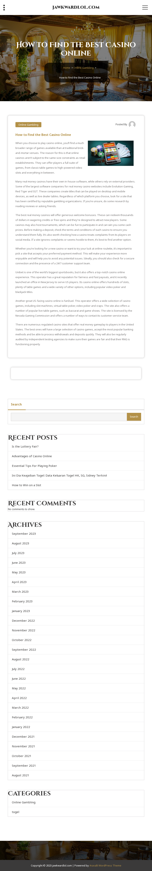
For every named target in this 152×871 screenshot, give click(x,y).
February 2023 (22, 601)
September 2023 (24, 533)
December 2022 (23, 620)
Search (16, 404)
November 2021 (23, 746)
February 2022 (22, 717)
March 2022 (20, 707)
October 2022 (21, 640)
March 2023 (20, 591)
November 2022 (23, 630)
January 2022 (21, 727)
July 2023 (18, 553)
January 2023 (21, 611)
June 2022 (19, 678)
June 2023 (19, 562)
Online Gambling (84, 67)
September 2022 (24, 649)
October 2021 (21, 756)
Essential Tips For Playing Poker (34, 466)
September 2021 (24, 765)
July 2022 (18, 669)
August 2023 (20, 543)
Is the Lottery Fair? (25, 446)
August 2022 (20, 659)
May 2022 (19, 688)
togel (15, 812)
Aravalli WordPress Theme (105, 865)
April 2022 (19, 698)
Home (66, 67)
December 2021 (23, 736)
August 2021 (20, 775)
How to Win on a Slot (26, 485)
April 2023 (19, 582)
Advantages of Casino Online (32, 456)
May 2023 (19, 572)
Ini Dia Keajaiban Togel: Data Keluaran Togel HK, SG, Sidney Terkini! (59, 475)
